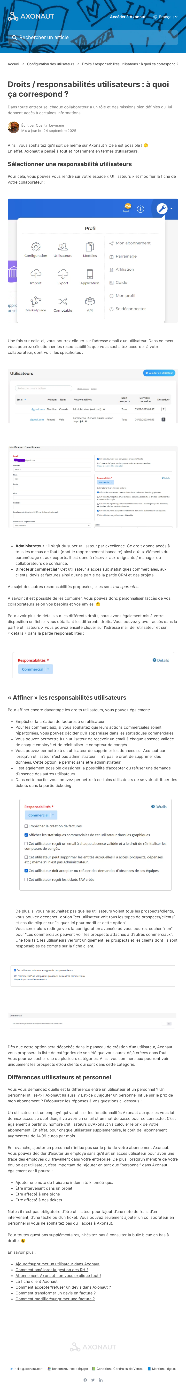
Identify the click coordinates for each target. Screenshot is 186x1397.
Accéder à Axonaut (128, 16)
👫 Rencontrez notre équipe (67, 1369)
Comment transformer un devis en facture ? (56, 1293)
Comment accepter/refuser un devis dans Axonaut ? (63, 1287)
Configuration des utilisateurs (50, 64)
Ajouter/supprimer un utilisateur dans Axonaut (58, 1263)
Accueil (13, 64)
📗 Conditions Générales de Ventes (117, 1369)
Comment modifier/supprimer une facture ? (55, 1298)
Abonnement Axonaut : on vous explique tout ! (58, 1275)
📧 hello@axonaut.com (26, 1369)
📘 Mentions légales (162, 1369)
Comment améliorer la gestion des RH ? (52, 1269)
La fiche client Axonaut (37, 1281)
